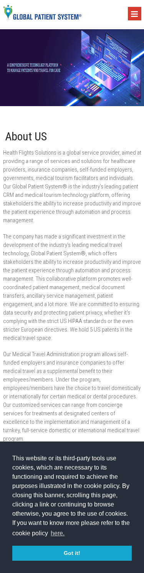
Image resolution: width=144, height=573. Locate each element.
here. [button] (58, 533)
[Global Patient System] (42, 18)
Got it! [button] (72, 553)
